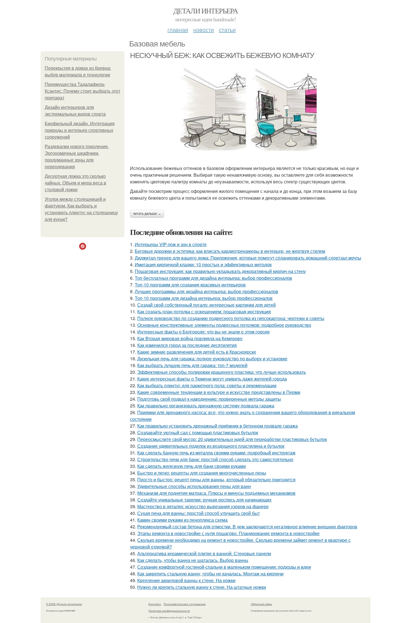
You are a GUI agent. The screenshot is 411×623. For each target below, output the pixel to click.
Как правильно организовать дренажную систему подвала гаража (205, 405)
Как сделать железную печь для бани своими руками (191, 466)
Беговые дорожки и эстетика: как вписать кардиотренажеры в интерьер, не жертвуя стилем (230, 251)
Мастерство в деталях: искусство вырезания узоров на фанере (203, 506)
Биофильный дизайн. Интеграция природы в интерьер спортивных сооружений (80, 130)
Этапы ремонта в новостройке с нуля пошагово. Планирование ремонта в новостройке (228, 533)
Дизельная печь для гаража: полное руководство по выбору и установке (212, 358)
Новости (203, 29)
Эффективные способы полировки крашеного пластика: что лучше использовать (221, 372)
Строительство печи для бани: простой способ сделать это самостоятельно (215, 459)
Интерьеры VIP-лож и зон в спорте (171, 244)
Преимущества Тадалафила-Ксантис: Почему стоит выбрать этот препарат (82, 91)
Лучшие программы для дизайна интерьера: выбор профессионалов (206, 291)
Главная (177, 29)
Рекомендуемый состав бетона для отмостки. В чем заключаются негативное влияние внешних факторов (247, 526)
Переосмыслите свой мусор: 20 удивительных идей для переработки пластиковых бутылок (232, 439)
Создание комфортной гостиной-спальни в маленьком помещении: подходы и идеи (224, 567)
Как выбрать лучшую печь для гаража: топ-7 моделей (192, 365)
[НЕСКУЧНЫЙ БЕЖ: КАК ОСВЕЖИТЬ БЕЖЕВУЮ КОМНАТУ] (250, 110)
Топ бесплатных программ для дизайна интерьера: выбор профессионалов (213, 278)
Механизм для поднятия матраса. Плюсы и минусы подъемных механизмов (216, 493)
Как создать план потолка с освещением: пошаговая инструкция (204, 311)
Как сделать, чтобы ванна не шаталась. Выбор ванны (192, 560)
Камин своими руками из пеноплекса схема (182, 520)
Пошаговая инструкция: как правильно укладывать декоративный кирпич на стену (220, 271)
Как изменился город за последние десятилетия (187, 345)
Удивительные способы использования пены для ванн (194, 486)
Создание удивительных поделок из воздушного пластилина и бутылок (210, 446)
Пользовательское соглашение (185, 604)
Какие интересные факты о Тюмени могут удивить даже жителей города (212, 378)
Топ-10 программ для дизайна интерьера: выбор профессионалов (204, 298)
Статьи (227, 29)
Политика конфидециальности (169, 611)
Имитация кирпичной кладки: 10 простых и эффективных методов (203, 264)
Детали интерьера (205, 10)
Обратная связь (261, 604)
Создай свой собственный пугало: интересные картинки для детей (206, 305)
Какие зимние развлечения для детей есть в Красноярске (196, 352)
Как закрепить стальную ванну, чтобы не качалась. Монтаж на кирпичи (210, 573)
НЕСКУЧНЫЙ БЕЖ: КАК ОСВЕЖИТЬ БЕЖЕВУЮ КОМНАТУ (222, 55)
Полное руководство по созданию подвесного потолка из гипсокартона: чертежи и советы (230, 318)
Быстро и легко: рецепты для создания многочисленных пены (201, 473)
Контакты (154, 604)
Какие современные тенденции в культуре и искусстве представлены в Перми (218, 392)
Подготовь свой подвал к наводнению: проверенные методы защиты (209, 399)
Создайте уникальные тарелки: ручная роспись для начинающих (204, 499)
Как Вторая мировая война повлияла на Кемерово (189, 338)
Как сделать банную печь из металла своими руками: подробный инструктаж (216, 452)
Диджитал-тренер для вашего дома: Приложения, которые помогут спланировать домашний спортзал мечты (248, 258)
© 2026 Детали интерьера (64, 604)
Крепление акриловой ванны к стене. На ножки (186, 580)
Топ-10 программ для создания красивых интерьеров (190, 284)
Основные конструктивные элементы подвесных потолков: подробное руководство (224, 325)
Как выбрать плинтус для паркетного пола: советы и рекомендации (207, 385)
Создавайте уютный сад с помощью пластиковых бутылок (197, 432)
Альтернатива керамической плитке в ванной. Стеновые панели (204, 553)
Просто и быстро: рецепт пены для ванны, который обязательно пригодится (216, 479)
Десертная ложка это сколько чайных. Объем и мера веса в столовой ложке (75, 183)
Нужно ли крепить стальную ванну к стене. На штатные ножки (201, 587)
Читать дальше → (147, 214)
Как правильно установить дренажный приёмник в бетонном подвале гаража (217, 426)
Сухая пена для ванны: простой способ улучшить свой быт (198, 513)
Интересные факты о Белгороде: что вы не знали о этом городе (203, 331)
